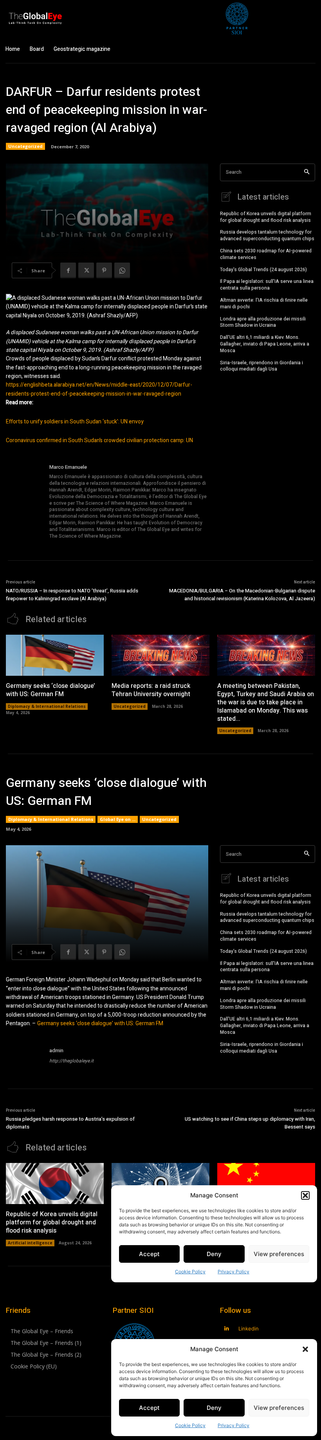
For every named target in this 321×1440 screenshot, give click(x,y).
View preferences (279, 1407)
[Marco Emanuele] (24, 502)
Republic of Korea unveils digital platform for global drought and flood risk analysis (265, 217)
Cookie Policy (190, 1425)
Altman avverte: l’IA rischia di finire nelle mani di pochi (264, 303)
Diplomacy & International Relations (47, 706)
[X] (86, 270)
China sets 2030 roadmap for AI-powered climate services (266, 254)
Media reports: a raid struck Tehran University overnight (151, 690)
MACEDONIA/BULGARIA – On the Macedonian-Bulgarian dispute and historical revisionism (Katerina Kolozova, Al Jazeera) (242, 594)
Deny (214, 1407)
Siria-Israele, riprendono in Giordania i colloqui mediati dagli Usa (261, 366)
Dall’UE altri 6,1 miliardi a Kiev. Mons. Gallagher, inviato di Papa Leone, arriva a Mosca (264, 344)
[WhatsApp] (122, 270)
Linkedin (248, 1328)
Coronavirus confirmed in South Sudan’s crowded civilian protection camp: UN (99, 440)
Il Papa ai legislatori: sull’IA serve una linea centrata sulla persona (267, 285)
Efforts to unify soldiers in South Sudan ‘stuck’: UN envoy (75, 422)
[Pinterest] (104, 270)
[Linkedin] (227, 1329)
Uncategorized (25, 146)
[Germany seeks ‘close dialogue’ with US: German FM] (55, 655)
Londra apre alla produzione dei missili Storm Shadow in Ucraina (263, 322)
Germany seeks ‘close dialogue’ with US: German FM (50, 690)
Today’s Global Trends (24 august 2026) (263, 269)
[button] (305, 1349)
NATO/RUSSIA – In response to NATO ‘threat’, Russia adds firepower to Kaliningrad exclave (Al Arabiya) (72, 594)
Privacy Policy (233, 1425)
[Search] (306, 172)
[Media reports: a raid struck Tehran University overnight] (160, 655)
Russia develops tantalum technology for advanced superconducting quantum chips (267, 235)
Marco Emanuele (68, 467)
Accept (149, 1407)
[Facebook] (68, 270)
